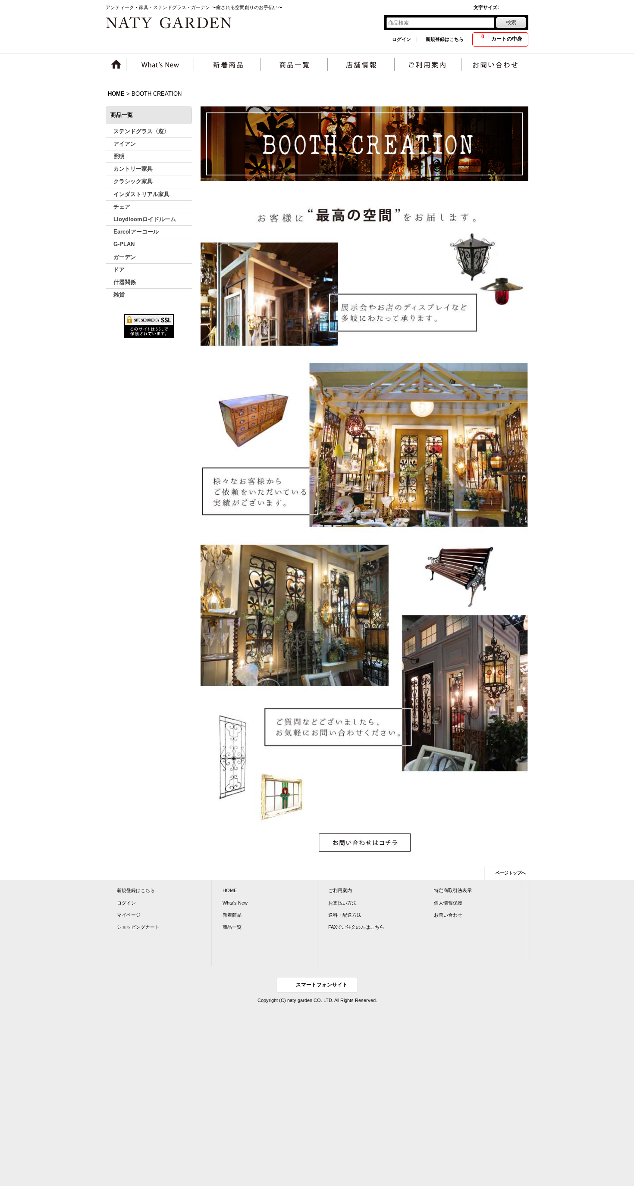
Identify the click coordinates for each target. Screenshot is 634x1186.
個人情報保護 (448, 902)
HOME (230, 890)
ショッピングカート (138, 927)
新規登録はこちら (445, 39)
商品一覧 (232, 927)
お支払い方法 (342, 902)
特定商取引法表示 (453, 890)
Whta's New (235, 902)
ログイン (401, 39)
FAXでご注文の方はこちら (356, 927)
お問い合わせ (448, 915)
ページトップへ (511, 873)
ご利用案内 (340, 890)
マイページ (129, 915)
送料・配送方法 (344, 915)
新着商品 (232, 915)
